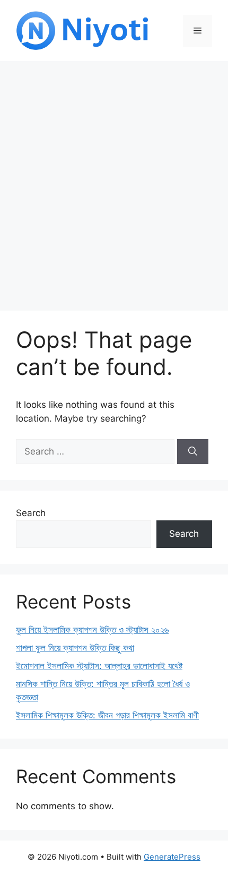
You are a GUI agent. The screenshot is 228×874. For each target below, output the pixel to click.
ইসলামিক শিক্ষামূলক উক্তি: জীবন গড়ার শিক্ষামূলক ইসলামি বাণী (107, 715)
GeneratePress (172, 857)
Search (31, 513)
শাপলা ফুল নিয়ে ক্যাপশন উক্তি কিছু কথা (75, 647)
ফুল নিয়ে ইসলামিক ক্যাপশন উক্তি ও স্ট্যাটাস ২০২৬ (92, 629)
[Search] (192, 452)
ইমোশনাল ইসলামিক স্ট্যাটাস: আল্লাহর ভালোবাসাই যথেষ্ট (99, 666)
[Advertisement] (114, 180)
